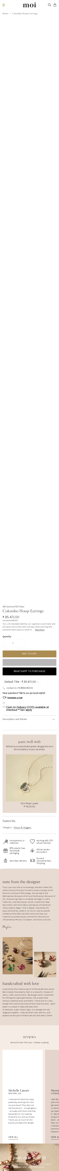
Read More (40, 630)
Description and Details (15, 719)
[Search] (49, 5)
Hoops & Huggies (22, 828)
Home (6, 13)
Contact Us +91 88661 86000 (20, 688)
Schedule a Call (14, 698)
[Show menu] (4, 5)
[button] (29, 662)
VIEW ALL (13, 1137)
